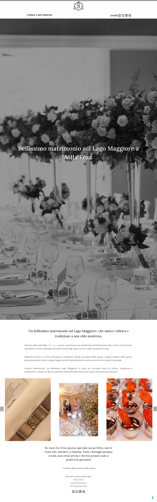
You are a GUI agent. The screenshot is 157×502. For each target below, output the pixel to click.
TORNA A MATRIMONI (39, 15)
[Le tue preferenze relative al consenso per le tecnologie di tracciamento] (152, 497)
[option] (27, 409)
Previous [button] (2, 408)
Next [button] (155, 408)
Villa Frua (52, 345)
